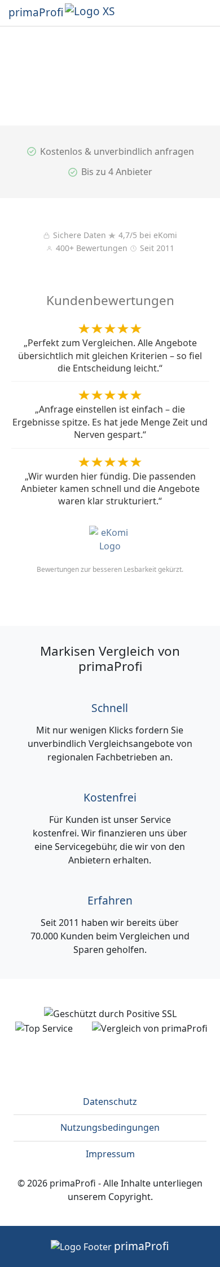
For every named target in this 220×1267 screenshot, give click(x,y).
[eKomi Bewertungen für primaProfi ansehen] (110, 535)
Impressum (110, 1154)
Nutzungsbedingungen (110, 1127)
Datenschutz (110, 1101)
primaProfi (35, 12)
